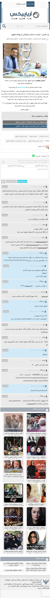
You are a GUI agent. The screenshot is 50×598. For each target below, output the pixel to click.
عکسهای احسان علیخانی (25, 39)
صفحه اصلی (30, 4)
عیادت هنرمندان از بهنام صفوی (16, 141)
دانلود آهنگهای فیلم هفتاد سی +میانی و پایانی (13, 564)
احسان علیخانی (44, 136)
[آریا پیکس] (25, 15)
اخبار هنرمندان (37, 39)
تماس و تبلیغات (20, 4)
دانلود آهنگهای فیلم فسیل (13, 570)
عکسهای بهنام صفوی (12, 39)
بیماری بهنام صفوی (21, 136)
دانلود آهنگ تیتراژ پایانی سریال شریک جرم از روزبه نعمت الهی (36, 569)
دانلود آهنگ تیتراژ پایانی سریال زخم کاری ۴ (36, 564)
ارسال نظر (21, 181)
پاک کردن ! (10, 181)
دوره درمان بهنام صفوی (35, 141)
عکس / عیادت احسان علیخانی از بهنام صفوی (28, 34)
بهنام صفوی (33, 136)
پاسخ (4, 186)
